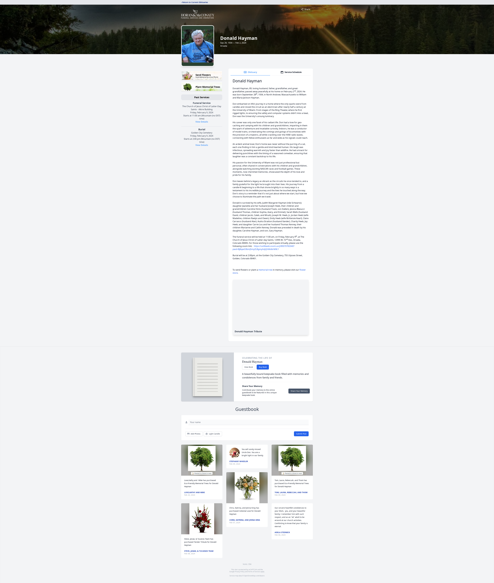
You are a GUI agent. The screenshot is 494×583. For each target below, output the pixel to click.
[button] (202, 460)
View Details (201, 121)
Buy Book (263, 367)
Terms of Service (254, 572)
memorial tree (265, 269)
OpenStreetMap (249, 576)
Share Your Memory (299, 391)
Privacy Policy (240, 572)
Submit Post (301, 434)
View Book (248, 367)
